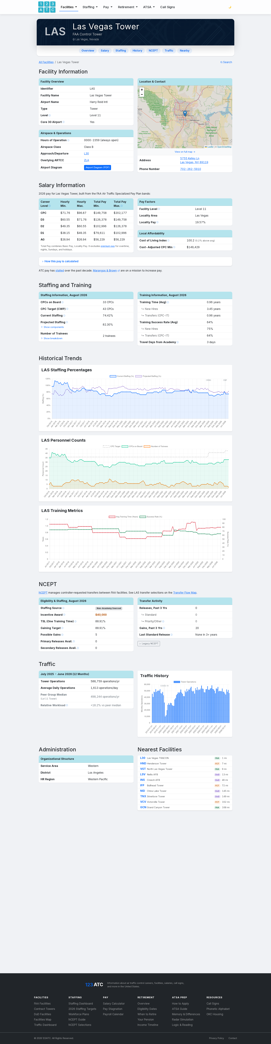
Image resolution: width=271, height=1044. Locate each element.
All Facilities (46, 62)
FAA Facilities (42, 1003)
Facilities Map (42, 1019)
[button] (141, 89)
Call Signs (167, 7)
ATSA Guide (179, 1008)
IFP (142, 785)
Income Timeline (148, 1024)
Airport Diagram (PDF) (98, 167)
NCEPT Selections (80, 1024)
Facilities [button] (67, 7)
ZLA (86, 160)
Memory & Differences (186, 1014)
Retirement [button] (126, 7)
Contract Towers (44, 1008)
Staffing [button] (88, 7)
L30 (86, 153)
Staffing (121, 50)
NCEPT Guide (77, 1019)
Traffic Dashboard (45, 1024)
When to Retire (147, 1014)
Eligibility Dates (147, 1008)
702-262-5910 (190, 169)
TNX (143, 796)
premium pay (108, 246)
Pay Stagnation (112, 1008)
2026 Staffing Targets (82, 1008)
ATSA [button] (147, 7)
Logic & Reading (182, 1024)
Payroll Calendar (113, 1014)
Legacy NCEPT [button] (149, 643)
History (137, 50)
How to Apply (180, 1003)
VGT (143, 768)
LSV (143, 774)
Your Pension (146, 1019)
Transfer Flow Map (185, 592)
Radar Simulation (182, 1019)
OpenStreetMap (224, 146)
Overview (88, 50)
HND (143, 763)
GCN (143, 807)
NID (142, 790)
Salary (105, 50)
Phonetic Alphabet (218, 1008)
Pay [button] (106, 7)
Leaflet (210, 146)
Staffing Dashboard (81, 1003)
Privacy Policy (216, 1038)
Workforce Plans (79, 1014)
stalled (60, 270)
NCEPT (153, 50)
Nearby (184, 50)
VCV (143, 801)
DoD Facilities (42, 1014)
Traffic (169, 50)
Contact (232, 1038)
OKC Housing (215, 1014)
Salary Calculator (114, 1003)
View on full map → (185, 151)
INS (142, 779)
